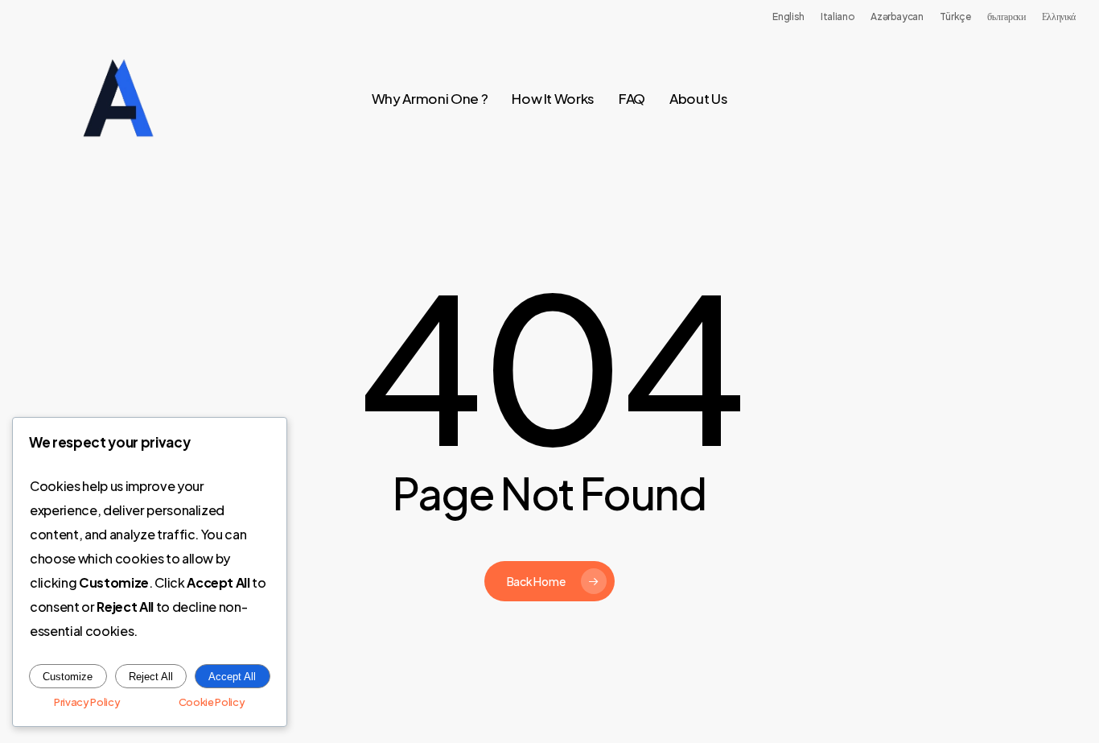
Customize (68, 677)
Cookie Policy (212, 702)
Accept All (232, 677)
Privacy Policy (87, 702)
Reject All (151, 677)
